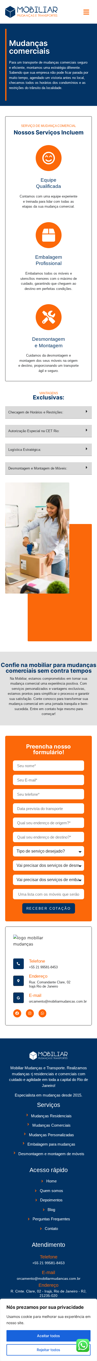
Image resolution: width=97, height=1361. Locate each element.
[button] (86, 12)
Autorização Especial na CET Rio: (33, 431)
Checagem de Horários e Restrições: (35, 412)
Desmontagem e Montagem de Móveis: (37, 468)
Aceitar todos (48, 1335)
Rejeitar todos (48, 1350)
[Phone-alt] (18, 963)
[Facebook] (17, 1013)
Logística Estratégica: (24, 450)
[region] (48, 1330)
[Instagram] (30, 1013)
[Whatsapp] (43, 1013)
